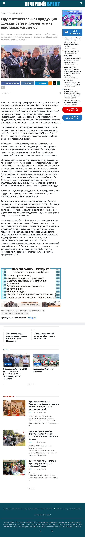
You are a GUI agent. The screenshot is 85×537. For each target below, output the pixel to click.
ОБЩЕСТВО (22, 508)
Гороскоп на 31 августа (71, 51)
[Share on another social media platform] (3, 87)
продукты (22, 310)
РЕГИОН (8, 364)
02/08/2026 (42, 442)
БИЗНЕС (21, 13)
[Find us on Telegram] (43, 531)
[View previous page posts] (29, 384)
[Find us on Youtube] (49, 531)
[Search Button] (81, 3)
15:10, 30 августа (71, 77)
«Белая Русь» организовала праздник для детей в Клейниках (72, 82)
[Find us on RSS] (52, 531)
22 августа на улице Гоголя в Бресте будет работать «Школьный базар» (42, 463)
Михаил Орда (12, 310)
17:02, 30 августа (71, 53)
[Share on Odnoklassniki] (50, 83)
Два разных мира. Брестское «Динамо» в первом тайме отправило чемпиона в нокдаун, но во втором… (72, 71)
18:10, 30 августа (71, 48)
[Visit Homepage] (42, 3)
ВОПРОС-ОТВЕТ (61, 508)
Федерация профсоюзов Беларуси (15, 313)
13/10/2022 (5, 93)
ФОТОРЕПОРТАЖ (75, 508)
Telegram (32, 318)
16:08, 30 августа (71, 64)
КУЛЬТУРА (42, 508)
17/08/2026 (42, 469)
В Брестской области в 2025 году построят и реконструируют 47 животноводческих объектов (15, 374)
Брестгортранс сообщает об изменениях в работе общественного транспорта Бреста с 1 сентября (72, 42)
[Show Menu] (4, 3)
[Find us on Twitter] (40, 531)
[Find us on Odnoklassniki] (37, 531)
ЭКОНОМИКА (12, 13)
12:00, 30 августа (71, 104)
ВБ (30, 412)
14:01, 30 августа (71, 86)
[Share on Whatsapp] (58, 83)
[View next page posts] (33, 384)
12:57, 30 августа (71, 97)
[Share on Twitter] (54, 83)
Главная (3, 13)
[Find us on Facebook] (31, 531)
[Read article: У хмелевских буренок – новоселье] (46, 360)
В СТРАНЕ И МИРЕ (9, 508)
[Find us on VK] (34, 531)
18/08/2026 (42, 412)
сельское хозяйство (36, 310)
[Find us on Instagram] (46, 531)
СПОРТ (51, 508)
